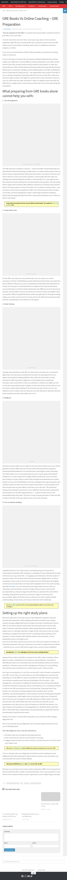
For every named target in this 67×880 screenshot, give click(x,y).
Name (6, 843)
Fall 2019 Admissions (28, 870)
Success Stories (52, 2)
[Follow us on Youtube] (28, 876)
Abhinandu (7, 29)
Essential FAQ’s (54, 6)
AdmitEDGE (4, 2)
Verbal (28, 764)
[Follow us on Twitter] (31, 876)
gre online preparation (35, 783)
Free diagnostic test (17, 748)
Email (34, 843)
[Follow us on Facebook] (22, 876)
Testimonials (42, 6)
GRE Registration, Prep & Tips (16, 11)
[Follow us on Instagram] (25, 876)
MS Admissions (20, 6)
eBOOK (16, 652)
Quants (23, 764)
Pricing (61, 2)
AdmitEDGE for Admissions (36, 2)
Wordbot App (14, 605)
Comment (7, 831)
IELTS (10, 6)
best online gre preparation (13, 783)
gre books (26, 783)
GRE (3, 6)
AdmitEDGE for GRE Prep (18, 2)
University (31, 6)
